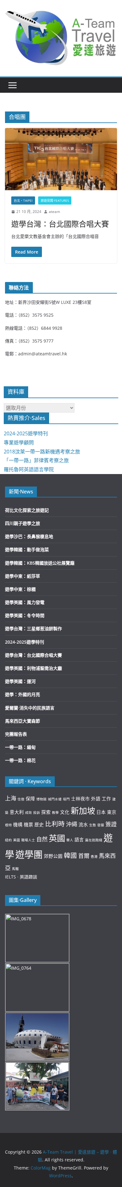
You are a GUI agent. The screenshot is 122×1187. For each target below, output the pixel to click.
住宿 (21, 799)
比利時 (55, 823)
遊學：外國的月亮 (22, 694)
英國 (57, 838)
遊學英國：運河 (20, 681)
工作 (106, 798)
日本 (101, 812)
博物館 (41, 799)
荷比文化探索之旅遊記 (27, 510)
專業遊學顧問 (19, 442)
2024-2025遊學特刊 (26, 433)
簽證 (111, 824)
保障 (30, 798)
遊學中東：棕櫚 (20, 589)
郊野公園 (53, 856)
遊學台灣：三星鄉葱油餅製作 (33, 628)
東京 (111, 812)
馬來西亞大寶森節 (22, 721)
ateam (54, 211)
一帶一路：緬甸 (20, 747)
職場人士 (28, 840)
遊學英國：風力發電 (24, 602)
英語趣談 (28, 877)
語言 (79, 839)
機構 (18, 824)
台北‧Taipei (23, 200)
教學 (55, 812)
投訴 (36, 812)
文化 (64, 812)
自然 (42, 839)
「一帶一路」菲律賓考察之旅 (36, 460)
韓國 (70, 855)
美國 (16, 840)
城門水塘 (55, 799)
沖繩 (71, 824)
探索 (46, 812)
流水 (83, 824)
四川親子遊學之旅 (22, 523)
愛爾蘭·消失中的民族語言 (29, 708)
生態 (92, 825)
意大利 (17, 812)
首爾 (83, 855)
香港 (94, 856)
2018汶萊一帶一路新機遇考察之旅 (42, 451)
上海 (10, 798)
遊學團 (29, 854)
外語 (95, 798)
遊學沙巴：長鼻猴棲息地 (29, 536)
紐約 (8, 840)
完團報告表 (16, 734)
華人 (69, 840)
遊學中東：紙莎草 (22, 576)
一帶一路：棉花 (20, 760)
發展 (100, 825)
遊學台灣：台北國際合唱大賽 (60, 224)
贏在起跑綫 (93, 840)
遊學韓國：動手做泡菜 (27, 549)
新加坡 (83, 810)
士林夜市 (80, 798)
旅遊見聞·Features (55, 200)
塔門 (66, 799)
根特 (8, 825)
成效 (28, 812)
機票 (28, 824)
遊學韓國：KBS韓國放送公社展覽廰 (39, 563)
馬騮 (15, 869)
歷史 (39, 824)
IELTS (10, 877)
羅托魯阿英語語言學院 (29, 469)
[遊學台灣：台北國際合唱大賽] (61, 159)
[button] (61, 36)
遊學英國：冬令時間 (24, 615)
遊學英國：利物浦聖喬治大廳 (33, 668)
